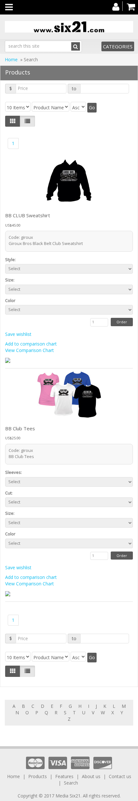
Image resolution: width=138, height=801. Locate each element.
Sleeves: (15, 472)
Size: (10, 280)
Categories (118, 46)
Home (11, 59)
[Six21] (69, 27)
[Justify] (27, 121)
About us (91, 776)
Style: (11, 259)
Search (71, 783)
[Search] (75, 46)
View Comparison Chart (29, 350)
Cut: (9, 493)
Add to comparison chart (31, 344)
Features (64, 776)
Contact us (120, 776)
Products (37, 776)
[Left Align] (12, 121)
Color (11, 300)
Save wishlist (18, 334)
